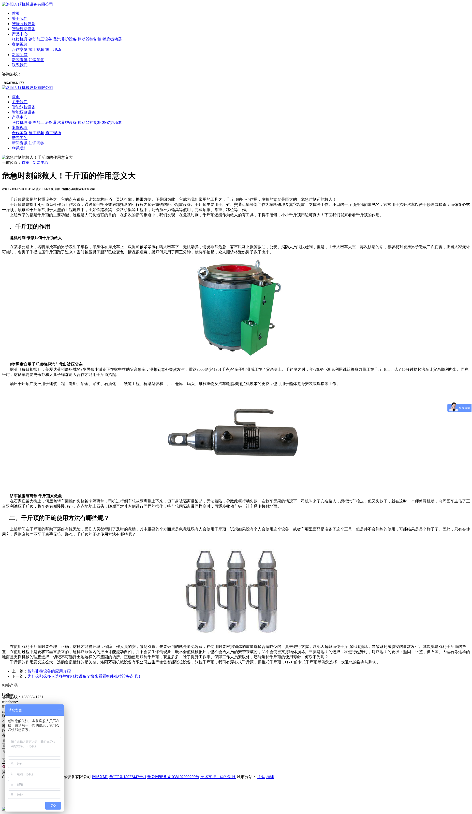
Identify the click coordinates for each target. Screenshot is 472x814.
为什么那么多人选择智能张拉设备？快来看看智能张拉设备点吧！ (85, 676)
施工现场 (53, 49)
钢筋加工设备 (41, 39)
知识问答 (36, 60)
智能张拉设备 (23, 24)
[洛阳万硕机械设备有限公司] (27, 4)
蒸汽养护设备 (65, 39)
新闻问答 (20, 55)
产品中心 (20, 34)
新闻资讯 (20, 60)
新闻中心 (40, 162)
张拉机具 (20, 39)
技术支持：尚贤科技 (218, 777)
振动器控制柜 (90, 39)
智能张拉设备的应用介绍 (49, 671)
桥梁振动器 (112, 39)
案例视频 (20, 44)
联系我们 (20, 65)
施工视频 (36, 49)
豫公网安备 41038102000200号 (173, 777)
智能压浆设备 (23, 29)
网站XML (100, 777)
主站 (261, 777)
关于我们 (20, 18)
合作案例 (20, 49)
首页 (16, 13)
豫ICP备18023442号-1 (127, 777)
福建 (270, 777)
